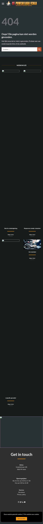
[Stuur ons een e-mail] (20, 502)
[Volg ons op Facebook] (18, 502)
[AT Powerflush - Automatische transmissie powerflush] (21, 3)
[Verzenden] (39, 49)
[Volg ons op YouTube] (24, 502)
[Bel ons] (22, 502)
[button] (3, 3)
